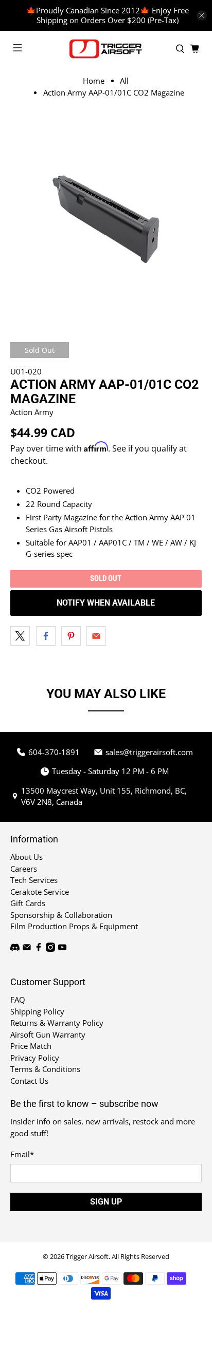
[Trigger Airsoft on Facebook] (38, 949)
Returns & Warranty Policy (56, 1023)
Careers (23, 868)
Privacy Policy (34, 1057)
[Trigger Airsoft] (106, 49)
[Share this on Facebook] (46, 636)
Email (22, 1154)
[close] (202, 15)
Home (93, 81)
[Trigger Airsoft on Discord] (15, 949)
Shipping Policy (37, 1011)
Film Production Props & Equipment (74, 926)
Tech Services (34, 880)
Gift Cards (27, 903)
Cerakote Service (39, 892)
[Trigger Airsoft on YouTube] (62, 949)
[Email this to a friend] (96, 636)
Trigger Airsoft (87, 1256)
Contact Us (29, 1081)
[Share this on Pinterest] (71, 636)
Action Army (32, 412)
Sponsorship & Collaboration (61, 915)
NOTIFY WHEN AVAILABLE (106, 603)
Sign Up (106, 1202)
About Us (26, 857)
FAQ (17, 999)
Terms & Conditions (45, 1069)
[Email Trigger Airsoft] (26, 949)
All (124, 81)
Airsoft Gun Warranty (47, 1034)
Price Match (30, 1046)
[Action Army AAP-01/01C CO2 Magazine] (105, 216)
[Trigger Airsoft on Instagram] (50, 949)
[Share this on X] (20, 636)
